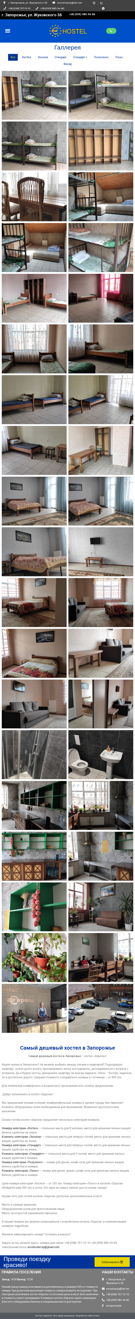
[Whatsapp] (101, 3)
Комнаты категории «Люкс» (20, 1170)
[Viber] (94, 3)
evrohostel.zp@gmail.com (43, 1247)
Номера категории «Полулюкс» (22, 1162)
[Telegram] (103, 8)
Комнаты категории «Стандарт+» (23, 1153)
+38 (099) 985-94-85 (82, 14)
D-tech (97, 1316)
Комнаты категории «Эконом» (22, 1136)
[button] (111, 31)
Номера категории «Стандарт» (21, 1145)
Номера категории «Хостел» (20, 1128)
